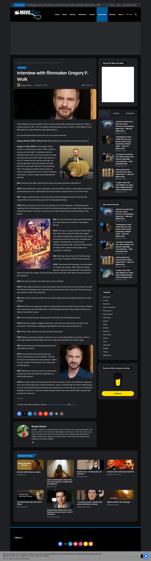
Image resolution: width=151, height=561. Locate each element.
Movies (72, 14)
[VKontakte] (51, 413)
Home (112, 5)
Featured (106, 304)
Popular (116, 113)
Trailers (92, 14)
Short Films (107, 335)
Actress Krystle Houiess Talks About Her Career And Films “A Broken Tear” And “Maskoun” (60, 482)
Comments (130, 113)
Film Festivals (108, 314)
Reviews (112, 14)
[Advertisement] (75, 38)
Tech (105, 341)
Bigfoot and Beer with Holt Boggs (118, 502)
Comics (105, 300)
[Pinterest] (40, 413)
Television (82, 14)
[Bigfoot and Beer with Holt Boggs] (120, 495)
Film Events (107, 311)
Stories (105, 338)
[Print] (61, 413)
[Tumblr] (35, 413)
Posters (106, 328)
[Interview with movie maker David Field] (120, 465)
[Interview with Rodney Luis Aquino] (30, 465)
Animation (106, 297)
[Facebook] (19, 413)
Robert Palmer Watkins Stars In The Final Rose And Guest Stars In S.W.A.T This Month (60, 512)
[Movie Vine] (27, 14)
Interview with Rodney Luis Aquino (29, 472)
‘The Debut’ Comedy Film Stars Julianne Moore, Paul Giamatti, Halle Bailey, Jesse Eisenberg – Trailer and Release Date (125, 159)
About (119, 5)
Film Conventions (109, 307)
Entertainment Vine (129, 5)
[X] (24, 413)
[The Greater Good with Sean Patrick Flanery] (30, 495)
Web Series (107, 355)
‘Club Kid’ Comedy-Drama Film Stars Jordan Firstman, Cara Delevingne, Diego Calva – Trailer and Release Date (125, 126)
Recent (104, 113)
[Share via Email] (56, 413)
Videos (105, 352)
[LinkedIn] (30, 413)
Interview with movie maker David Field (120, 472)
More (121, 14)
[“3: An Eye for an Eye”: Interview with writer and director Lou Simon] (90, 495)
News (65, 14)
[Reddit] (46, 413)
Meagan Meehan (26, 85)
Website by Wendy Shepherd (59, 554)
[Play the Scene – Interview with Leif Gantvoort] (90, 465)
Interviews (102, 14)
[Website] (33, 442)
